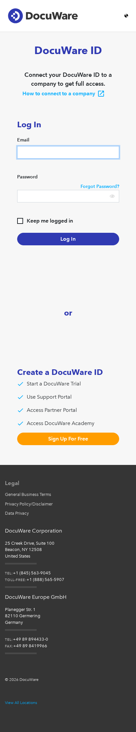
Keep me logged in (50, 221)
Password (27, 177)
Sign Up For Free (68, 439)
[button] (112, 196)
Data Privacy (17, 513)
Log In (68, 239)
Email (23, 140)
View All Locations (21, 702)
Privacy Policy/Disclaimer (29, 504)
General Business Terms (28, 494)
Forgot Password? (100, 186)
